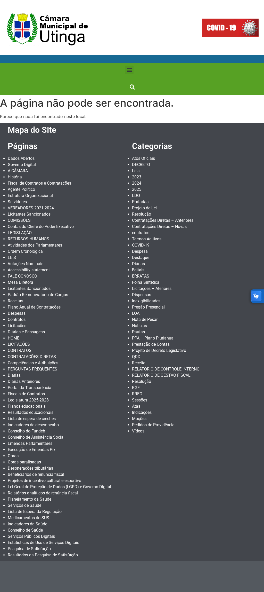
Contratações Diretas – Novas (159, 226)
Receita (138, 362)
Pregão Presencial (148, 307)
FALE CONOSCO (22, 276)
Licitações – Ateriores (151, 288)
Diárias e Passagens (26, 331)
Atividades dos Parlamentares (35, 245)
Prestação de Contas (151, 344)
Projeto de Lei (144, 208)
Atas (136, 406)
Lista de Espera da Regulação (35, 511)
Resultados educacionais (30, 412)
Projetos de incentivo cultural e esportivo (44, 480)
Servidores (17, 201)
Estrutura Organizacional (30, 195)
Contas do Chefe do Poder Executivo (41, 226)
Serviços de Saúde (24, 505)
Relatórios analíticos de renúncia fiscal (43, 493)
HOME (13, 338)
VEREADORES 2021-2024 (31, 208)
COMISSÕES (19, 220)
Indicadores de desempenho (33, 424)
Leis (135, 170)
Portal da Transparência (29, 387)
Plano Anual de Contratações (34, 307)
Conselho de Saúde (25, 530)
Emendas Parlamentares (30, 443)
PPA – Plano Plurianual (153, 338)
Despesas (17, 313)
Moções (139, 418)
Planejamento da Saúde (29, 499)
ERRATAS (140, 276)
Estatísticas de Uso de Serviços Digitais (43, 542)
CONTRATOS (19, 350)
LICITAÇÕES (19, 344)
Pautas (138, 331)
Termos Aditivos (146, 238)
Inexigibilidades (146, 300)
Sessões (139, 400)
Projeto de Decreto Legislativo (159, 350)
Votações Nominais (25, 263)
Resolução (141, 214)
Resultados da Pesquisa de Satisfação (43, 554)
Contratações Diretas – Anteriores (162, 220)
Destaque (140, 257)
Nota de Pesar (145, 319)
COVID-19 (141, 245)
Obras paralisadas (24, 462)
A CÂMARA (18, 170)
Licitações (17, 325)
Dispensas (141, 294)
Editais (138, 269)
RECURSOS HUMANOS (28, 238)
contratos (140, 232)
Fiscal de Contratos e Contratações (39, 183)
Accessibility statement (29, 269)
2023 (136, 177)
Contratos (17, 319)
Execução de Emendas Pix (31, 449)
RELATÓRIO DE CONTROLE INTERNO (166, 369)
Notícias (139, 325)
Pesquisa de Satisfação (29, 548)
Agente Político (21, 189)
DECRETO (141, 164)
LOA (135, 313)
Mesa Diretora (20, 282)
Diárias (14, 375)
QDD (136, 356)
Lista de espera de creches (32, 418)
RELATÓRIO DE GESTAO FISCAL (161, 375)
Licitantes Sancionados (29, 214)
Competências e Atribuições (33, 362)
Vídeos (138, 431)
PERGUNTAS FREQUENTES (32, 369)
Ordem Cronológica (25, 251)
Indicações (142, 412)
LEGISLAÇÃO (20, 232)
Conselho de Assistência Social (36, 437)
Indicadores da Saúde (27, 524)
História (15, 177)
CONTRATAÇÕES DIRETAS (32, 356)
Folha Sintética (145, 282)
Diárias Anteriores (24, 381)
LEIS (12, 257)
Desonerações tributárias (30, 468)
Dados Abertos (21, 158)
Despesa (140, 251)
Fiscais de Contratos (26, 393)
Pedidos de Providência (153, 424)
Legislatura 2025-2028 (28, 400)
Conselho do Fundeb (26, 431)
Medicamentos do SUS (28, 517)
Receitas (15, 300)
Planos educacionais (27, 406)
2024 (136, 183)
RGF (136, 387)
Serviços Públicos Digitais (31, 536)
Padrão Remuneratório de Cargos (38, 294)
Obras (13, 455)
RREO (137, 393)
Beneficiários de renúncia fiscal (36, 474)
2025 (136, 189)
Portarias (140, 201)
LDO (136, 195)
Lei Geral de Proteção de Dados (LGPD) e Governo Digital (59, 486)
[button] (129, 70)
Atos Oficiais (143, 158)
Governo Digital (22, 164)
